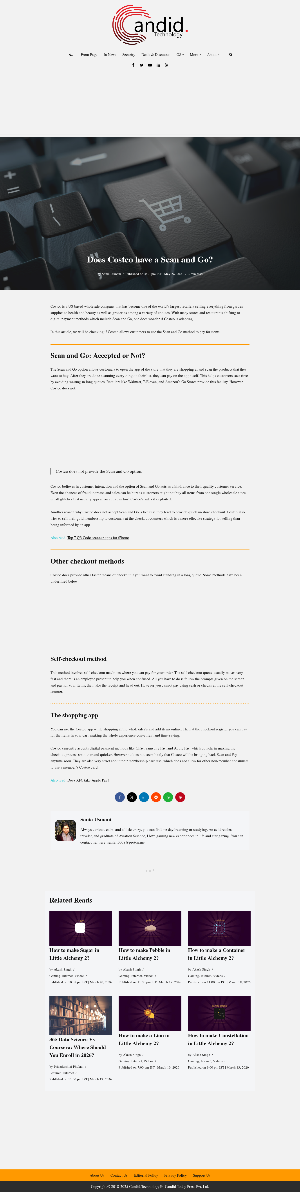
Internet (67, 975)
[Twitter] (142, 65)
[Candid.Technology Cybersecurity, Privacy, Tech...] (150, 25)
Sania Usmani (111, 273)
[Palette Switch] (71, 54)
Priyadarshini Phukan (68, 1066)
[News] (167, 65)
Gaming (54, 975)
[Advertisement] (150, 103)
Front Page (89, 54)
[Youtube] (150, 65)
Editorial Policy (146, 1175)
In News (110, 54)
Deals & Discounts (155, 54)
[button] (183, 54)
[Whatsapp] (168, 797)
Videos (79, 975)
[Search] (230, 54)
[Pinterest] (180, 797)
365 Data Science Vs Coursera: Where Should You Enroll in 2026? (77, 1046)
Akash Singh (63, 969)
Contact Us (119, 1175)
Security (128, 54)
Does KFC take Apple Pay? (88, 780)
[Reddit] (156, 797)
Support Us (201, 1175)
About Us (97, 1175)
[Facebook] (133, 65)
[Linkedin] (158, 65)
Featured (55, 1072)
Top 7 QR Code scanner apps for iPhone (98, 537)
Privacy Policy (175, 1175)
